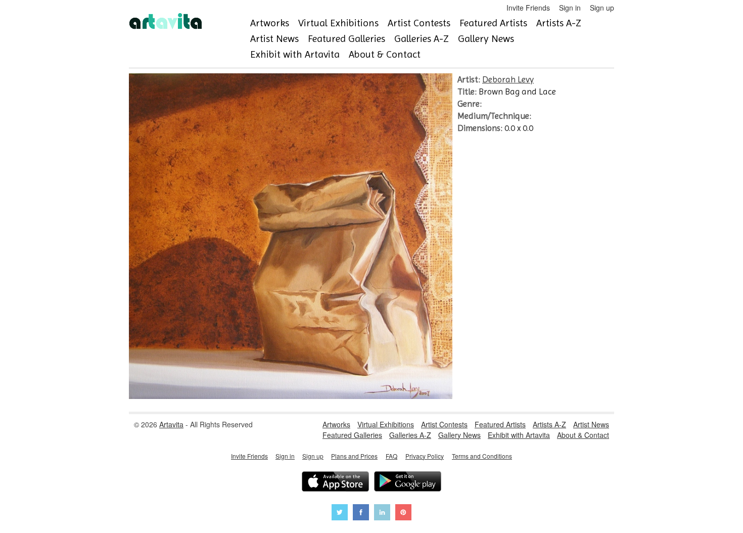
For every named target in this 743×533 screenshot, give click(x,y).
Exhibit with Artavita (295, 54)
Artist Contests (419, 23)
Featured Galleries (346, 39)
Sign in (570, 8)
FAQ (391, 456)
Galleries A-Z (421, 39)
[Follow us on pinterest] (403, 513)
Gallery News (486, 39)
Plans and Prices (354, 456)
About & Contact (385, 54)
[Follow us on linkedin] (382, 513)
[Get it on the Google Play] (407, 482)
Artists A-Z (558, 23)
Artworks (269, 23)
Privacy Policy (424, 456)
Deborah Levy (508, 79)
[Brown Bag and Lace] (290, 396)
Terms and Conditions (482, 456)
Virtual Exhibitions (338, 23)
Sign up (602, 8)
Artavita (171, 424)
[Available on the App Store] (335, 482)
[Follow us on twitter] (340, 513)
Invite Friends (528, 8)
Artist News (274, 39)
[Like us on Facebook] (361, 513)
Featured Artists (493, 23)
